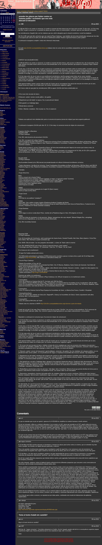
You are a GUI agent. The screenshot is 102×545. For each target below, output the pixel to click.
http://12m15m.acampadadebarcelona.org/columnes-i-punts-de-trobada (61, 303)
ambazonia (3, 119)
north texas (3, 297)
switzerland (3, 202)
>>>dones (3, 60)
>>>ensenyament (5, 64)
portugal (2, 195)
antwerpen (3, 155)
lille (1, 182)
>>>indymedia (4, 74)
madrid (2, 184)
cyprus (2, 167)
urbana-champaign (5, 321)
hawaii (2, 274)
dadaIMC (2, 352)
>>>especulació (4, 66)
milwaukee (3, 288)
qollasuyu (2, 222)
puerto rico (3, 221)
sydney (2, 247)
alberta (2, 128)
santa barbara (4, 312)
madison (2, 283)
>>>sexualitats (4, 85)
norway (2, 190)
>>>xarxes (3, 89)
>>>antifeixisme (4, 55)
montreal (2, 132)
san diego (2, 309)
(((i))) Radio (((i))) (7, 46)
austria (2, 158)
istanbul (2, 177)
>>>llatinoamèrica (5, 78)
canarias (2, 121)
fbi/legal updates (4, 342)
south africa (3, 124)
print (1, 112)
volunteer (2, 349)
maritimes (2, 131)
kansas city (3, 280)
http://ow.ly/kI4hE (31, 257)
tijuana (2, 227)
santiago (2, 225)
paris (1, 193)
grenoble (2, 173)
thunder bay (3, 137)
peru (1, 220)
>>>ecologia (3, 62)
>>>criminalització (5, 58)
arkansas (2, 257)
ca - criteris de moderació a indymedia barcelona (7, 99)
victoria (2, 140)
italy (1, 179)
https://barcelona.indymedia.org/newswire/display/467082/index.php (37, 509)
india (1, 251)
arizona (2, 256)
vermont (2, 324)
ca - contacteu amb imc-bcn (7, 97)
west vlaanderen (4, 206)
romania (2, 197)
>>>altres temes (4, 53)
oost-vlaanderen (4, 191)
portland (2, 303)
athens (2, 157)
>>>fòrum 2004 (4, 67)
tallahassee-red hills (5, 318)
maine (1, 284)
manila (2, 148)
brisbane (2, 236)
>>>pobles (3, 82)
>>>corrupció (4, 57)
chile (1, 215)
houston (2, 275)
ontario (2, 133)
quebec (2, 136)
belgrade (2, 162)
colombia (2, 216)
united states (3, 320)
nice (1, 189)
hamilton (2, 130)
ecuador (2, 217)
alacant (2, 153)
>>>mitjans (3, 80)
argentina (2, 209)
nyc (1, 298)
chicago (2, 267)
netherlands (3, 188)
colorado (2, 270)
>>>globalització (4, 69)
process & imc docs (5, 346)
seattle (2, 315)
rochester (2, 306)
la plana (2, 180)
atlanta (2, 258)
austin (1, 260)
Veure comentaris (22, 11)
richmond (2, 305)
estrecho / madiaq (5, 122)
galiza (1, 171)
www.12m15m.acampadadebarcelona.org (35, 48)
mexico (2, 218)
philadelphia (3, 301)
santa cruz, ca (4, 314)
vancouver (3, 139)
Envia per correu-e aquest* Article (37, 11)
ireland (2, 176)
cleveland (2, 269)
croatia (2, 166)
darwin (2, 238)
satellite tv (2, 114)
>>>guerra (3, 71)
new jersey (3, 292)
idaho (1, 278)
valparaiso (3, 230)
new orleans (3, 294)
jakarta (2, 239)
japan (1, 146)
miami (1, 285)
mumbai (2, 252)
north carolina (4, 296)
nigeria (2, 123)
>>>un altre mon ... (5, 87)
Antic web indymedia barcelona (7, 41)
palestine (2, 333)
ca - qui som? (3, 101)
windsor (2, 141)
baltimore (2, 261)
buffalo (2, 265)
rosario (2, 224)
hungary (2, 175)
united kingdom (4, 204)
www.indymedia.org (5, 108)
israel (1, 332)
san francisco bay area (6, 311)
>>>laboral (3, 76)
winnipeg (2, 142)
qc (0, 149)
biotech (2, 337)
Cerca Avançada (7, 37)
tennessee (3, 319)
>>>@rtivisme (4, 51)
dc (0, 273)
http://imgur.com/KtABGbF (40, 272)
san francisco (3, 310)
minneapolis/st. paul (5, 289)
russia (1, 198)
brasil (1, 212)
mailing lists (3, 345)
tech (1, 347)
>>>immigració (4, 73)
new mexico (3, 293)
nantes (2, 186)
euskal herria (3, 170)
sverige (2, 200)
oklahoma (2, 300)
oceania (2, 243)
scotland (2, 199)
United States (4, 255)
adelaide (2, 234)
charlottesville (4, 266)
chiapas (2, 213)
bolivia (2, 211)
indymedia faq (4, 343)
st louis (2, 316)
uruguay (2, 229)
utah (1, 323)
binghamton (3, 262)
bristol (1, 163)
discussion (3, 341)
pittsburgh (2, 302)
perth (1, 244)
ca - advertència (4, 96)
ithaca (1, 279)
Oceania (2, 233)
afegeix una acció (7, 29)
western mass (4, 325)
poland (2, 194)
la (0, 282)
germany (2, 172)
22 (11, 20)
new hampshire (4, 291)
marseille (2, 185)
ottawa (2, 135)
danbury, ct (3, 271)
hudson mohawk (4, 276)
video (1, 115)
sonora (2, 226)
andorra (2, 154)
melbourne (3, 242)
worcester (2, 327)
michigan (2, 287)
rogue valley (3, 307)
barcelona (3, 159)
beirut (1, 330)
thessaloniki (3, 203)
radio (1, 113)
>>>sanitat (3, 83)
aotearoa (2, 235)
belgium (2, 160)
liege (1, 181)
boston (2, 264)
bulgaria (2, 164)
